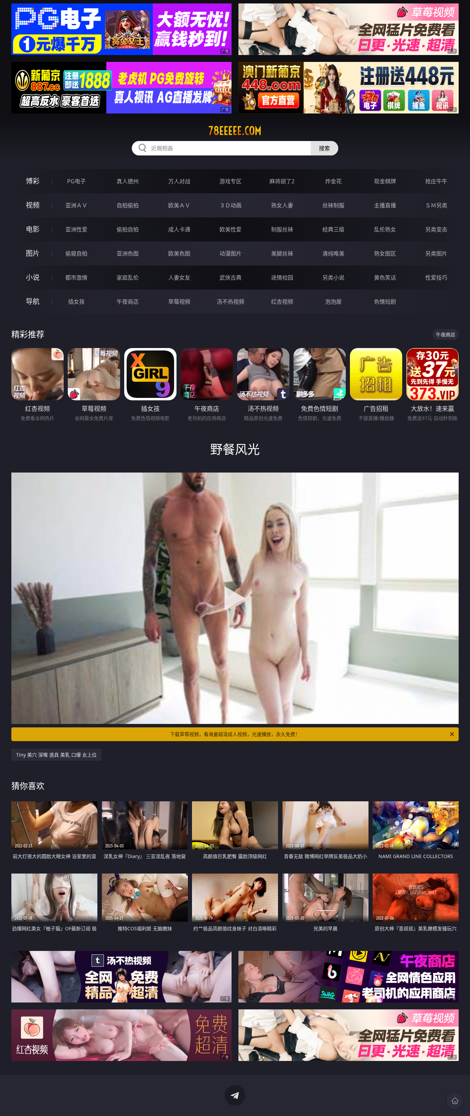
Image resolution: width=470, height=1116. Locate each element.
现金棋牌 (385, 181)
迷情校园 (282, 277)
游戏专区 (231, 181)
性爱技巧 (436, 277)
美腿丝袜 (282, 253)
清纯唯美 (333, 253)
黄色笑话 (385, 277)
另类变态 (436, 229)
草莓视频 (179, 301)
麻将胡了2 (282, 181)
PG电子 (76, 181)
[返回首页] (455, 1101)
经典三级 (333, 229)
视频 (33, 205)
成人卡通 (179, 229)
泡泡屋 (333, 301)
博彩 (33, 181)
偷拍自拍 (128, 229)
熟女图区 (385, 253)
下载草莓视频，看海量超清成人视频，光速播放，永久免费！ (235, 734)
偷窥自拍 (76, 253)
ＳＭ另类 (436, 205)
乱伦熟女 (385, 229)
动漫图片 (231, 253)
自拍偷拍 (128, 205)
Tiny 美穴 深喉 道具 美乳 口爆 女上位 (56, 754)
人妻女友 (179, 277)
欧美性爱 (231, 229)
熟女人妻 (282, 205)
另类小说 (333, 277)
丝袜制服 (333, 205)
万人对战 (179, 181)
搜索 (324, 148)
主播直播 (385, 205)
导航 (33, 301)
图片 (33, 253)
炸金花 (333, 181)
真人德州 (128, 181)
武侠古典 (231, 277)
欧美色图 (179, 253)
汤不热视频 (230, 301)
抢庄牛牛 (436, 181)
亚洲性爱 (76, 229)
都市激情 (76, 277)
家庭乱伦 (128, 277)
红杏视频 (282, 301)
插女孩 (76, 301)
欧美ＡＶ (179, 205)
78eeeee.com (235, 131)
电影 (33, 229)
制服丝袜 (282, 229)
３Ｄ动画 (231, 205)
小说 (33, 277)
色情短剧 (385, 301)
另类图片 (436, 253)
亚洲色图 (128, 253)
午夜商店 (128, 301)
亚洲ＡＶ (76, 205)
